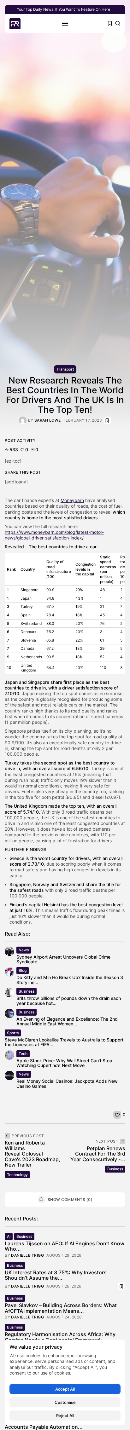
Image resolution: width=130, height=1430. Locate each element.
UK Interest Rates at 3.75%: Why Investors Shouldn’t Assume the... (56, 1275)
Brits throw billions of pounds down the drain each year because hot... (68, 1000)
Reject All (65, 1415)
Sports (13, 1032)
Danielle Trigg (27, 1255)
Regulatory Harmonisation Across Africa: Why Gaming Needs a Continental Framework (60, 1337)
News (24, 950)
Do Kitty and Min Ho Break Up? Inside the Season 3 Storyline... (69, 980)
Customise (65, 1402)
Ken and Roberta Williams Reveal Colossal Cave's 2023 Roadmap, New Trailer (32, 1153)
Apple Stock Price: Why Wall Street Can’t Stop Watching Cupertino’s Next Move (64, 1063)
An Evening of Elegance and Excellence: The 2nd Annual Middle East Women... (67, 1021)
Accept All (65, 1389)
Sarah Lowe (47, 420)
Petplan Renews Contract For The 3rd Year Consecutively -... (97, 1153)
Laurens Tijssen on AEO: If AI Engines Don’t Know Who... (64, 1246)
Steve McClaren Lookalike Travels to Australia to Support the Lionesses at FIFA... (64, 1042)
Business (26, 991)
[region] (65, 1382)
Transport (65, 369)
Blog (23, 970)
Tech (23, 1053)
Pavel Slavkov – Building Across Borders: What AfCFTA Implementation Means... (61, 1308)
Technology (17, 1174)
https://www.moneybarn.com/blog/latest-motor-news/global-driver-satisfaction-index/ (54, 534)
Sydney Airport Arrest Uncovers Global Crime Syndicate (63, 959)
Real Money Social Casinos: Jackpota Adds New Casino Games (67, 1083)
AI (8, 1236)
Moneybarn (72, 500)
